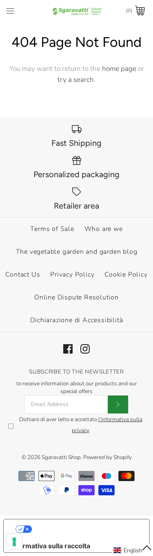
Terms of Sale (52, 228)
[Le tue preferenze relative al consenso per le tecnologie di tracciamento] (14, 541)
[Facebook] (68, 349)
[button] (133, 550)
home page (119, 68)
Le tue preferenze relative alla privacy (85, 529)
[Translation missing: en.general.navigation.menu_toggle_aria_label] (10, 10)
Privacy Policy (72, 274)
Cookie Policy (125, 274)
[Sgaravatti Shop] (76, 11)
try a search (76, 79)
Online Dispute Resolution (76, 297)
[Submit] (118, 404)
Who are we (103, 228)
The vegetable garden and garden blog (76, 251)
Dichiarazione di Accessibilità (76, 320)
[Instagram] (85, 349)
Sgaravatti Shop (61, 457)
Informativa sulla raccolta (50, 546)
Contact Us (22, 274)
